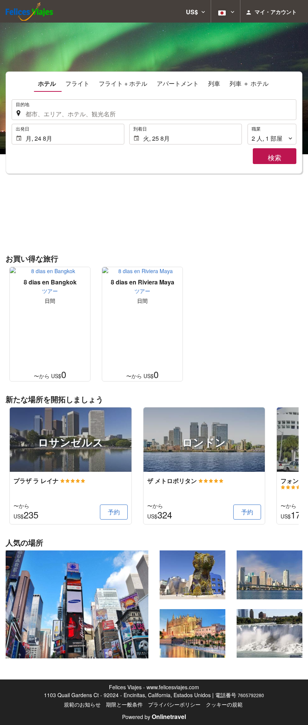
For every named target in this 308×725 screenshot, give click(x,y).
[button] (195, 11)
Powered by (154, 716)
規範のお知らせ (82, 704)
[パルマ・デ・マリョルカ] (192, 633)
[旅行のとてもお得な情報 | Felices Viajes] (29, 11)
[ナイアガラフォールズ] (269, 633)
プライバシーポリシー (174, 704)
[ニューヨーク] (77, 604)
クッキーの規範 (224, 704)
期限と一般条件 (124, 704)
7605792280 (251, 695)
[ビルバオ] (192, 574)
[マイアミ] (269, 574)
